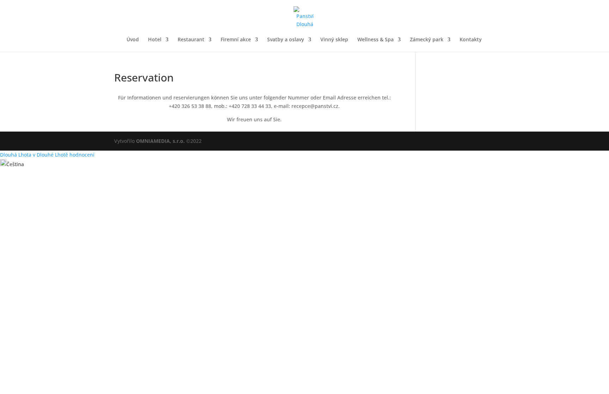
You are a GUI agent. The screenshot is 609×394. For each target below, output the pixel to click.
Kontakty (471, 40)
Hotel (154, 40)
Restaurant (191, 40)
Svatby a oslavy (285, 40)
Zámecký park (426, 40)
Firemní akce (236, 40)
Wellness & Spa (375, 40)
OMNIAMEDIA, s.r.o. (160, 141)
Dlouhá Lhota (15, 154)
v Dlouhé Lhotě (50, 154)
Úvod (133, 40)
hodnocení (81, 154)
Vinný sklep (334, 40)
